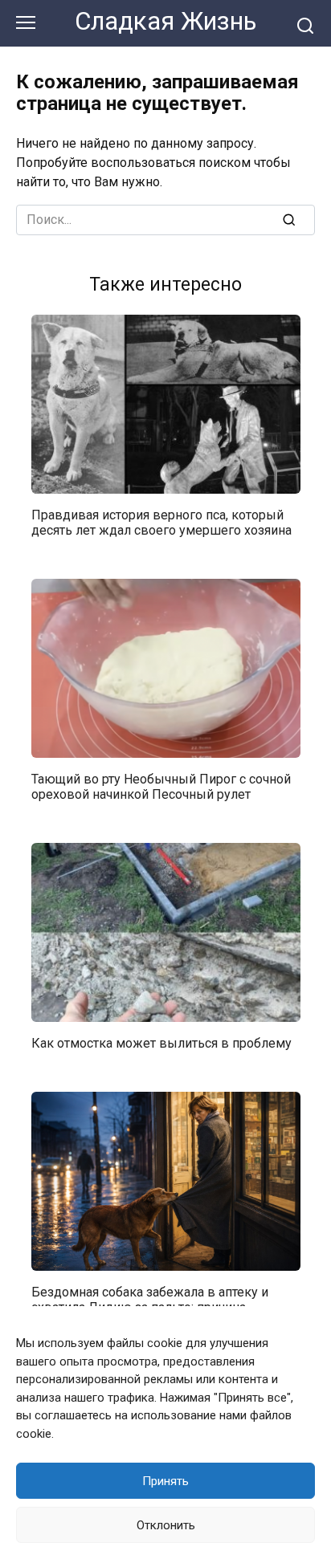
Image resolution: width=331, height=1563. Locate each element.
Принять (165, 1481)
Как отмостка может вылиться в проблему (161, 1042)
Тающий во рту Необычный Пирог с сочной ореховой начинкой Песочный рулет (161, 786)
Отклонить (166, 1525)
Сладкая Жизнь (165, 21)
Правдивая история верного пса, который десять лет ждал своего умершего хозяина (161, 522)
